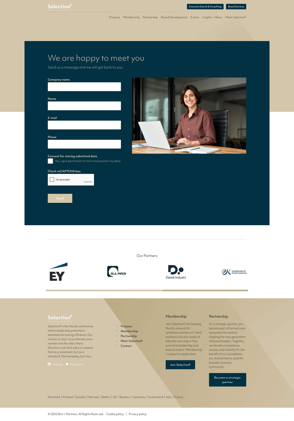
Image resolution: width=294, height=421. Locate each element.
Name (52, 99)
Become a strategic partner (227, 380)
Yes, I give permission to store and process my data (88, 161)
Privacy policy (138, 414)
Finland (68, 397)
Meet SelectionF (132, 341)
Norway (93, 397)
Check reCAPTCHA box (64, 171)
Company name (59, 80)
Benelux (125, 397)
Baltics (106, 397)
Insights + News (212, 17)
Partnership (150, 17)
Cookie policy (115, 414)
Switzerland (155, 397)
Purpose (114, 17)
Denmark (54, 397)
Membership (131, 17)
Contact (126, 346)
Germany (139, 397)
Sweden (80, 397)
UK (115, 397)
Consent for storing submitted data (72, 156)
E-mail (52, 118)
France (178, 397)
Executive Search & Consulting (205, 6)
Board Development (174, 17)
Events (195, 17)
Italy (169, 397)
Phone (52, 137)
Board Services (236, 6)
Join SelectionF (180, 364)
